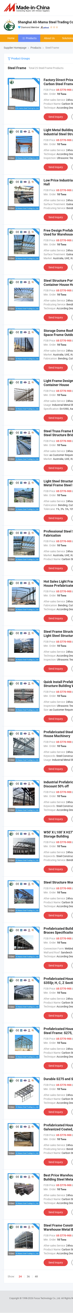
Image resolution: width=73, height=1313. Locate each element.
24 (20, 1276)
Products (31, 38)
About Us (49, 38)
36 (28, 1276)
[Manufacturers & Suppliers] (27, 7)
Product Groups (20, 58)
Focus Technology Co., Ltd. (47, 1298)
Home (10, 38)
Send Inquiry (55, 116)
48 (36, 1276)
